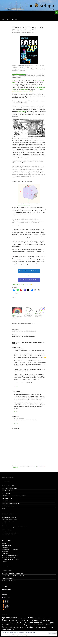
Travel (6, 604)
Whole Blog (6, 597)
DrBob (23, 203)
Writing (6, 601)
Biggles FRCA (5, 551)
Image (19, 203)
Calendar (40, 618)
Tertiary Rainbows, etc (29, 313)
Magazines (13, 622)
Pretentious (4, 561)
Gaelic (18, 620)
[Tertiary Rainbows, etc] (29, 310)
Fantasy (14, 620)
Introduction (41, 620)
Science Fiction (32, 323)
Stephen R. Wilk (16, 80)
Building (6, 606)
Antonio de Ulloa (21, 111)
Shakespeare (18, 627)
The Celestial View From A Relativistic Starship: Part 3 (24, 335)
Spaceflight (34, 627)
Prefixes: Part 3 (10, 555)
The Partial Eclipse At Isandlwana (9, 488)
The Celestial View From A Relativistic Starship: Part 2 (24, 330)
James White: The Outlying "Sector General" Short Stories (14, 527)
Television (41, 627)
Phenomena (7, 605)
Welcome (4, 543)
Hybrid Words (5, 525)
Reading (3, 19)
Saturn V (44, 625)
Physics (25, 323)
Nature (27, 622)
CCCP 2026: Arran (6, 493)
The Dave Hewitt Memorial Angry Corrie (11, 503)
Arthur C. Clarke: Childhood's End (9, 534)
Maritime (17, 622)
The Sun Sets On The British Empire (10, 549)
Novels (39, 623)
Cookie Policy (26, 634)
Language (47, 620)
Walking (6, 602)
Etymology (7, 620)
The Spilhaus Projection (7, 498)
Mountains (22, 622)
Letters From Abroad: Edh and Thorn (10, 559)
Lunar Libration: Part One (7, 506)
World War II (11, 629)
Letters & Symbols (6, 622)
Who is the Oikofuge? (6, 545)
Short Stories (25, 627)
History (15, 323)
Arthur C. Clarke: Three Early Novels (10, 532)
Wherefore (4, 523)
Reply (17, 386)
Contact (17, 19)
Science (49, 625)
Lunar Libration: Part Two (7, 490)
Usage (51, 627)
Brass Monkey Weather (7, 500)
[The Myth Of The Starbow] (17, 310)
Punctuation (32, 625)
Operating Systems (45, 622)
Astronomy (11, 618)
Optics (20, 323)
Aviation (28, 618)
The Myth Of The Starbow (7, 531)
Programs (27, 625)
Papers (4, 625)
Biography (34, 618)
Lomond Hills (5, 547)
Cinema (45, 618)
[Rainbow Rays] (40, 310)
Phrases (17, 625)
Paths (8, 625)
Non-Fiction (33, 622)
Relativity (38, 625)
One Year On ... (5, 553)
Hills (30, 620)
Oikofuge (24, 32)
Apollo (4, 618)
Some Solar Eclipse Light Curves (9, 485)
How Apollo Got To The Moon (8, 557)
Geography (24, 620)
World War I (4, 629)
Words (8, 19)
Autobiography (20, 618)
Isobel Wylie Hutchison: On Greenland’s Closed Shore (14, 495)
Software (6, 600)
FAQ (13, 19)
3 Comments (31, 32)
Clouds (49, 617)
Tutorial (46, 627)
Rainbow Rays (38, 313)
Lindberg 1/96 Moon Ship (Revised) (15, 573)
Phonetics (12, 625)
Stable (3, 508)
